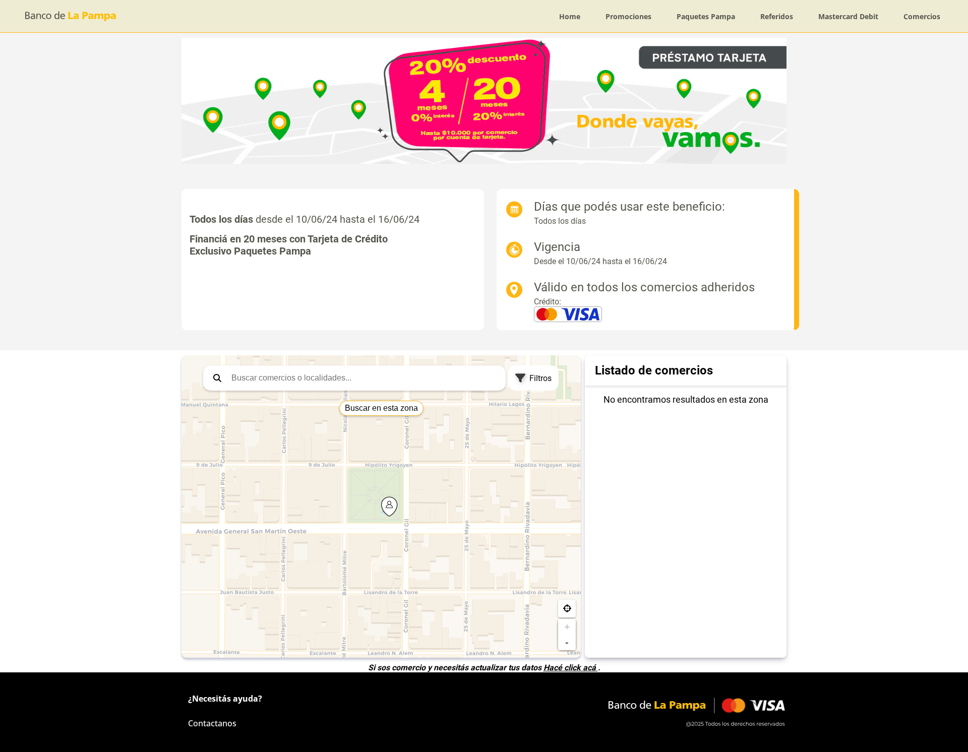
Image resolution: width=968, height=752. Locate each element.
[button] (217, 378)
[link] (569, 16)
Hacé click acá (570, 667)
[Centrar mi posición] (567, 608)
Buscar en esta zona (381, 408)
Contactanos (212, 723)
